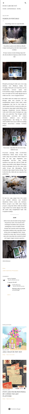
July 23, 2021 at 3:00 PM (18, 286)
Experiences (11, 9)
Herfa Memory (16, 285)
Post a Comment (10, 354)
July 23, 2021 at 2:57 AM (13, 280)
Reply (9, 294)
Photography (15, 270)
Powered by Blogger (16, 409)
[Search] (25, 2)
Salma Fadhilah (11, 278)
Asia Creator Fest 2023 (12, 352)
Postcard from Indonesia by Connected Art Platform (14, 394)
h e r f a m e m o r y (10, 6)
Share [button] (4, 268)
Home (4, 9)
